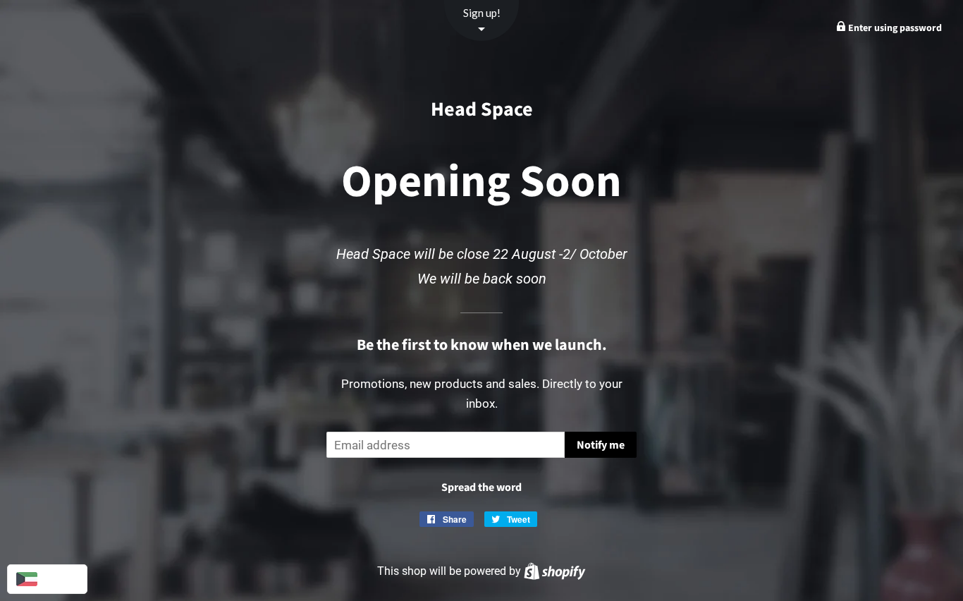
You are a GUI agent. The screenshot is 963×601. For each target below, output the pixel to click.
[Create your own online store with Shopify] (554, 571)
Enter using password (894, 28)
